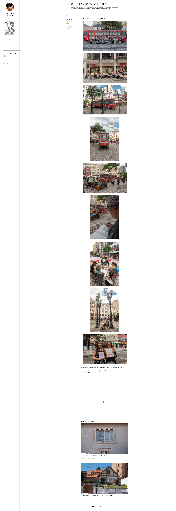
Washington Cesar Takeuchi (10, 14)
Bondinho (68, 21)
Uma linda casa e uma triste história (97, 495)
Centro (67, 23)
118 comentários (91, 458)
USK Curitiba (69, 28)
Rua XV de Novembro (71, 26)
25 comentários (91, 498)
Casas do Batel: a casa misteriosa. (96, 456)
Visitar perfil (10, 39)
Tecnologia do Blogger (99, 506)
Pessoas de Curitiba (70, 25)
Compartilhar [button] (69, 16)
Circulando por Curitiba (88, 4)
